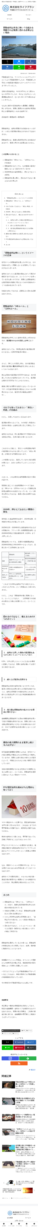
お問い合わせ (19, 1220)
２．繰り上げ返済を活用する (17, 225)
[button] (30, 1047)
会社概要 (10, 1218)
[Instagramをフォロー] (10, 1058)
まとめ (8, 244)
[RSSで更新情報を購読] (19, 1063)
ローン (16, 1033)
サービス (28, 1218)
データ (30, 1030)
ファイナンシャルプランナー (12, 1030)
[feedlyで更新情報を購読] (27, 1058)
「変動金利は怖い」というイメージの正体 (19, 198)
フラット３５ (7, 1033)
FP (24, 1030)
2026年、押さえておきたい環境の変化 (18, 212)
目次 (16, 194)
